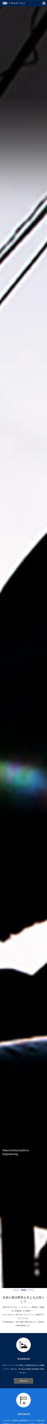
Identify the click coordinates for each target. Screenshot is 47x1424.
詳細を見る (23, 1381)
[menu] (44, 3)
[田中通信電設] (24, 3)
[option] (23, 647)
